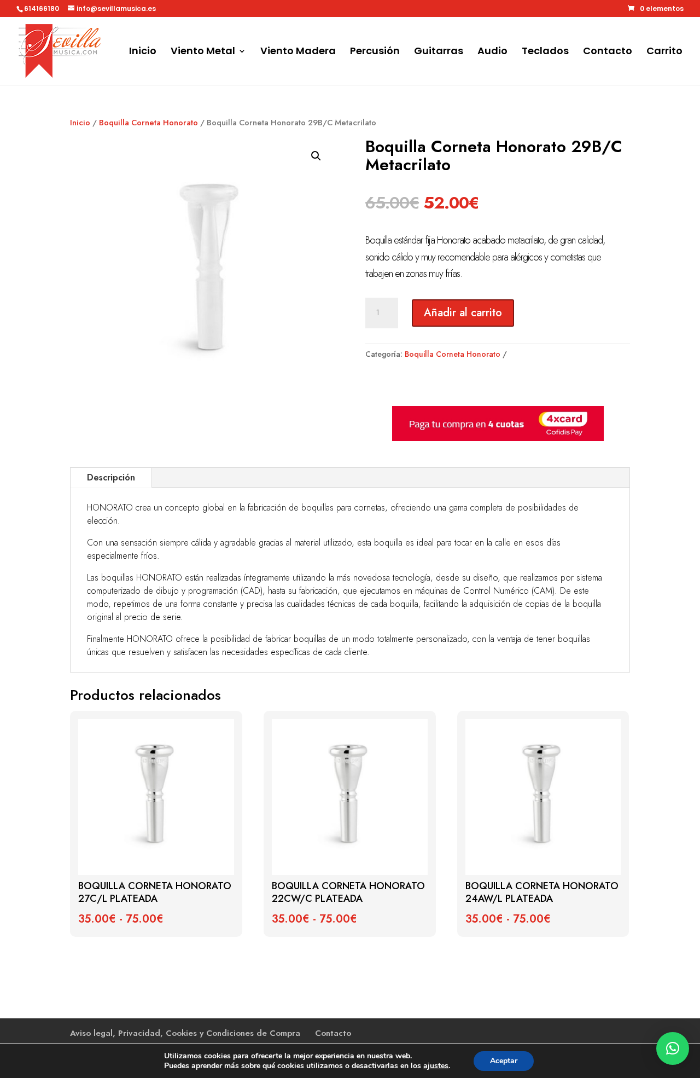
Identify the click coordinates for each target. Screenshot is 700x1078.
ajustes (435, 1066)
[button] (316, 156)
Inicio (142, 52)
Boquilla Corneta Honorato (148, 123)
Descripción (111, 477)
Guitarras (438, 52)
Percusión (375, 52)
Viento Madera (298, 52)
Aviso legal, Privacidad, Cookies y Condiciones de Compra (185, 1033)
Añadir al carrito (463, 313)
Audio (492, 52)
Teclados (545, 52)
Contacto (607, 52)
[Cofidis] (498, 438)
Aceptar (503, 1061)
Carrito (664, 52)
